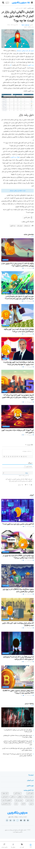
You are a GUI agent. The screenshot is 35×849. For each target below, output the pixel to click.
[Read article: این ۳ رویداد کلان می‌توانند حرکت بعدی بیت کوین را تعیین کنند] (17, 416)
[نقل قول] (17, 456)
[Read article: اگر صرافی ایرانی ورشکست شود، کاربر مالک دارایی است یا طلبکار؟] (17, 609)
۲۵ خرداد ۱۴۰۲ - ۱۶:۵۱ (12, 25)
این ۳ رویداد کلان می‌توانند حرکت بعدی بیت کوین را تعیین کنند (18, 431)
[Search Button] (3, 2)
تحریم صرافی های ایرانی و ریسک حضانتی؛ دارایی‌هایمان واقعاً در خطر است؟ (17, 736)
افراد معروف (5, 793)
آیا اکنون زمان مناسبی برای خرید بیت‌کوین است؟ (18, 524)
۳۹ (21, 334)
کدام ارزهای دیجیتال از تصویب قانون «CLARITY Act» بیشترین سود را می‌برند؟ (18, 691)
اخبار (25, 8)
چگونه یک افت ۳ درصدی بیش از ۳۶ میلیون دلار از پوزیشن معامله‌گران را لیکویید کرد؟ (18, 264)
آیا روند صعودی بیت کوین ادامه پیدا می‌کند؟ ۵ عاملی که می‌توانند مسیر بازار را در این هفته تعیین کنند (18, 397)
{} (23, 456)
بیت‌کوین (13, 797)
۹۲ (22, 526)
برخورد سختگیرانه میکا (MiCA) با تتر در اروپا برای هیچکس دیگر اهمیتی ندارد (18, 590)
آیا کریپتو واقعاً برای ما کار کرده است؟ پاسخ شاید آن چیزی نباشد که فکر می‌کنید (18, 658)
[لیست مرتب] (13, 456)
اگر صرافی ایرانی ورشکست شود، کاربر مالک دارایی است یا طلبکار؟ (18, 624)
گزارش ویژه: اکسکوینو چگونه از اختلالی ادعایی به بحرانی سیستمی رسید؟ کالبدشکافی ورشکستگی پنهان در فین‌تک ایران (18, 742)
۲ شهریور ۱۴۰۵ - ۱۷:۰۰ (28, 402)
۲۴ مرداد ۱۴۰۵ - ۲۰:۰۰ (28, 661)
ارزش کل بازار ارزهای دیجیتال (25, 51)
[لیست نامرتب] (15, 456)
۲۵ (22, 594)
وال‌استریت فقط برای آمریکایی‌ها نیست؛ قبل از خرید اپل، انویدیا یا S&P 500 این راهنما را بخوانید (17, 722)
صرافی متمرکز (5, 619)
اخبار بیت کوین (19, 8)
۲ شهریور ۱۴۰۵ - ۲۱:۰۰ (28, 367)
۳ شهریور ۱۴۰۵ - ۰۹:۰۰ (28, 301)
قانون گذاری (30, 793)
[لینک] (21, 456)
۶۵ (21, 301)
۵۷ (21, 435)
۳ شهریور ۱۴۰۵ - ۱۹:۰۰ (28, 268)
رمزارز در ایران (30, 800)
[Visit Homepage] (21, 3)
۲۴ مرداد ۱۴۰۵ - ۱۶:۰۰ (29, 695)
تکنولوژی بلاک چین (6, 800)
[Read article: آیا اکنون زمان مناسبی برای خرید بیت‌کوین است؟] (17, 510)
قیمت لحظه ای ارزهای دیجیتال (17, 191)
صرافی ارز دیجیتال (29, 797)
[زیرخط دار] (8, 456)
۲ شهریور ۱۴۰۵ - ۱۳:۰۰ (28, 435)
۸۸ (21, 661)
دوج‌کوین (20, 797)
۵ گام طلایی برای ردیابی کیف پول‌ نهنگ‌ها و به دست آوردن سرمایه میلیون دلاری (17, 749)
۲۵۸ (22, 725)
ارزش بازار (19, 226)
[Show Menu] (32, 2)
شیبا (16, 804)
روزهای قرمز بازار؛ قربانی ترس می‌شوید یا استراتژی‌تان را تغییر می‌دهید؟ (18, 731)
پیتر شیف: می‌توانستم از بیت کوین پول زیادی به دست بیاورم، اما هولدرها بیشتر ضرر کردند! (18, 363)
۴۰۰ (22, 695)
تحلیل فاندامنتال (6, 426)
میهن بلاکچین (30, 8)
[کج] (6, 456)
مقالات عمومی (5, 520)
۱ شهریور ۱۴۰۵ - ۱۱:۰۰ (29, 526)
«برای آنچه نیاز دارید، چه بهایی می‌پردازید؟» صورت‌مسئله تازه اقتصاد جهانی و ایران (17, 755)
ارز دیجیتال (27, 226)
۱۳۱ (22, 628)
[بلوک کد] (19, 456)
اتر (10, 65)
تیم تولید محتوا (25, 25)
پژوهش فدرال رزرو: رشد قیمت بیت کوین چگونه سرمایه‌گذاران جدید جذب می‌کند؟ (19, 330)
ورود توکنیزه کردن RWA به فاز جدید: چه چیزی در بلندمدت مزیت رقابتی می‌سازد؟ (18, 556)
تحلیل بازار (5, 391)
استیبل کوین (5, 797)
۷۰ (22, 402)
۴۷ (22, 367)
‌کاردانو (23, 804)
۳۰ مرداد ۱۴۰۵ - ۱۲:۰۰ (29, 628)
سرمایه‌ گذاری (17, 793)
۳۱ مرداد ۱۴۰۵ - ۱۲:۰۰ (29, 594)
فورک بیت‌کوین (15, 157)
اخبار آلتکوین (5, 260)
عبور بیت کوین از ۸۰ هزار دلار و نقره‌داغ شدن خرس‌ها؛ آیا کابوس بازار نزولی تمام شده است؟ (19, 297)
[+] (26, 456)
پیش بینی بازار (19, 800)
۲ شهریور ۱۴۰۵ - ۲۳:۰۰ (28, 334)
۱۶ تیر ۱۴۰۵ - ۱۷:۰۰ (27, 725)
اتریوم (31, 804)
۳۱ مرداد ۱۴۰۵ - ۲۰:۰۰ (29, 560)
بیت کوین (31, 65)
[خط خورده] (11, 456)
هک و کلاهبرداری (6, 804)
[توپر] (4, 456)
